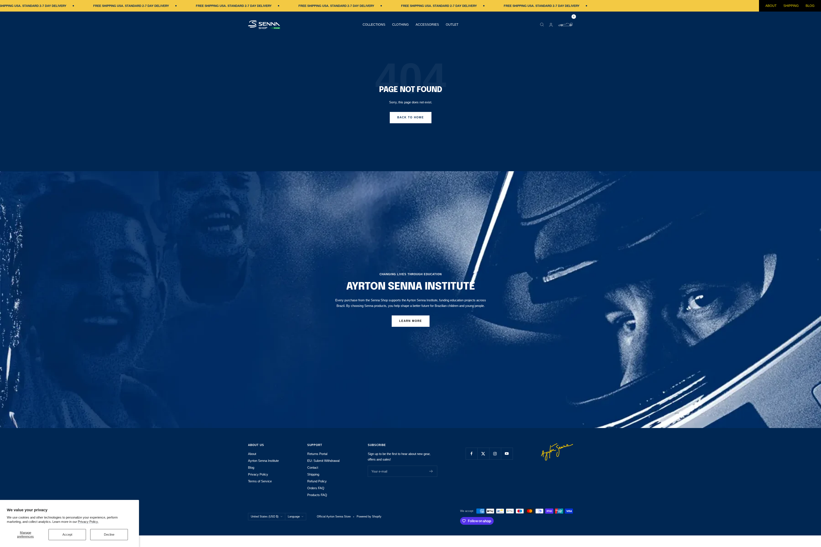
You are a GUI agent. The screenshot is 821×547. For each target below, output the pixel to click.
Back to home (410, 117)
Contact (312, 467)
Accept (67, 534)
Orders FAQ (315, 488)
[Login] (551, 25)
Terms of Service (260, 481)
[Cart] (565, 24)
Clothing (400, 24)
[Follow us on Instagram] (495, 453)
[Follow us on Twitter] (483, 453)
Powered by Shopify (369, 516)
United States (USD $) (264, 516)
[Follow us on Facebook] (471, 453)
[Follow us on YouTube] (507, 453)
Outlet (452, 24)
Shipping (791, 5)
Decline (109, 534)
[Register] (431, 471)
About (771, 5)
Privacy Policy (258, 474)
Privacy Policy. (88, 521)
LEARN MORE (410, 321)
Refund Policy (317, 481)
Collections (374, 24)
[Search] (542, 25)
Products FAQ (317, 495)
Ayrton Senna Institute (263, 460)
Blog (810, 5)
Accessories (427, 24)
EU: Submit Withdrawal (323, 460)
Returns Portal (317, 454)
